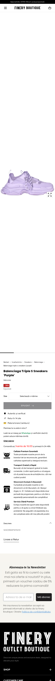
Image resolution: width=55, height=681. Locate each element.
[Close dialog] (2, 325)
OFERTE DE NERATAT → (14, 349)
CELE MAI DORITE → (15, 345)
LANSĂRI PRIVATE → (14, 341)
